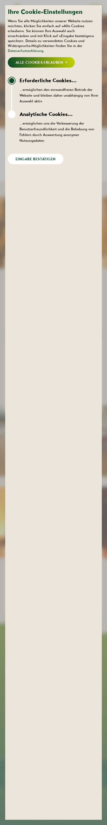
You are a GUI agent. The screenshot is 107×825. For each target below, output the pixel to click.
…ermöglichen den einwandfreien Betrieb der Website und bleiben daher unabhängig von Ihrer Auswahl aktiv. (58, 90)
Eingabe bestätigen (36, 159)
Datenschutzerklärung (25, 51)
